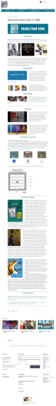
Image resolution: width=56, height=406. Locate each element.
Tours (44, 368)
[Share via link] (16, 311)
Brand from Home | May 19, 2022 (27, 332)
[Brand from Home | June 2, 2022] (10, 324)
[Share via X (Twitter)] (10, 311)
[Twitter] (6, 376)
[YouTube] (8, 376)
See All (52, 318)
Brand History (45, 358)
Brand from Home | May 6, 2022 (45, 332)
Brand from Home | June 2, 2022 (9, 332)
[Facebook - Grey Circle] (5, 376)
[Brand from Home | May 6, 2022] (46, 324)
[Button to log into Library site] (40, 2)
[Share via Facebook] (8, 311)
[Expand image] (14, 49)
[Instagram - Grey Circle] (3, 376)
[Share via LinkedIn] (13, 311)
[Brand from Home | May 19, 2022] (28, 324)
